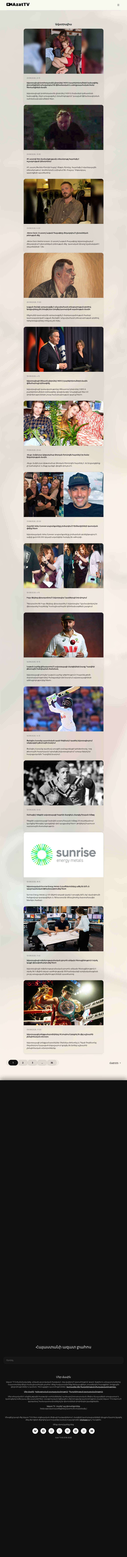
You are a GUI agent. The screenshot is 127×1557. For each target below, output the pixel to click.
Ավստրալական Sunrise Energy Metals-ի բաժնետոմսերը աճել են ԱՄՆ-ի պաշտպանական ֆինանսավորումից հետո (58, 887)
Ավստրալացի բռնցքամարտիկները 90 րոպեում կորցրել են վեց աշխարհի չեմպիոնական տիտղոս (60, 1035)
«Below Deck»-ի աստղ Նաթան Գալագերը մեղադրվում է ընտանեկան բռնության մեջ (57, 234)
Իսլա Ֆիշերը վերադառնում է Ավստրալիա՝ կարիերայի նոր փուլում (57, 598)
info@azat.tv (85, 1420)
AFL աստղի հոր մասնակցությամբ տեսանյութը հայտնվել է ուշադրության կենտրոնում (53, 160)
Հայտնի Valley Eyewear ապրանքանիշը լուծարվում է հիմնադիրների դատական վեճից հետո (62, 527)
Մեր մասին (29, 1391)
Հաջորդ (115, 1062)
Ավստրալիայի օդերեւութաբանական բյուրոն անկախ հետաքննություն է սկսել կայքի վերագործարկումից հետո (62, 961)
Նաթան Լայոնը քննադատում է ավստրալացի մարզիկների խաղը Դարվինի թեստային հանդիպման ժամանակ (61, 668)
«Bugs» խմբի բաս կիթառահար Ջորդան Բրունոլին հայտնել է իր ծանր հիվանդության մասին (58, 456)
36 (52, 1062)
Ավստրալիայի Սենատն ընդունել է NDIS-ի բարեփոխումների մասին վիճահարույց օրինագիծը (57, 382)
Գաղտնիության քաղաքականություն (86, 1391)
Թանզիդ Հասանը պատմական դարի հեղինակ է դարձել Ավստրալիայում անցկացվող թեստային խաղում (59, 741)
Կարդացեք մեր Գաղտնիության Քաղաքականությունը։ (91, 1387)
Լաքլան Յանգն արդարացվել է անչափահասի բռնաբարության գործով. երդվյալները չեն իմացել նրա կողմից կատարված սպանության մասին (59, 308)
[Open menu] (118, 4)
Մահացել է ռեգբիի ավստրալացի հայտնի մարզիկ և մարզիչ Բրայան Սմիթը (61, 815)
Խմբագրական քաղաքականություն (51, 1391)
